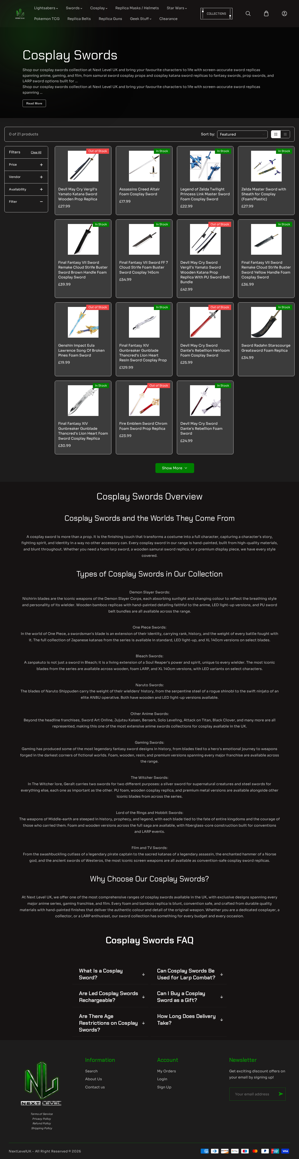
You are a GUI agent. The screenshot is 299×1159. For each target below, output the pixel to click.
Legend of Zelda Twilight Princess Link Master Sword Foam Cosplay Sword (205, 194)
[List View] (285, 134)
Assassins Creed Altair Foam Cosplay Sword (139, 191)
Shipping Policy (41, 1128)
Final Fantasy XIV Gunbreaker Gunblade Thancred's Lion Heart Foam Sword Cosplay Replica (83, 431)
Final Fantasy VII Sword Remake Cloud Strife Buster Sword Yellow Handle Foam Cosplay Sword (266, 269)
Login (162, 1079)
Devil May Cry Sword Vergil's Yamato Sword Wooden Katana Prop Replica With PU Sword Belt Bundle (205, 272)
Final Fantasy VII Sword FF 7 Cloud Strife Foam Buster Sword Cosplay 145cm (143, 267)
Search (91, 1071)
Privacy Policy (41, 1118)
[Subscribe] (281, 1093)
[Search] (248, 13)
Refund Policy (41, 1123)
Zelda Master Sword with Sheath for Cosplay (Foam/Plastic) (263, 194)
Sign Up (164, 1087)
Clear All (36, 152)
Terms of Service (41, 1114)
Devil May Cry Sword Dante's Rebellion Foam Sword (201, 428)
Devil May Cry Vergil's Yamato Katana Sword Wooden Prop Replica (77, 194)
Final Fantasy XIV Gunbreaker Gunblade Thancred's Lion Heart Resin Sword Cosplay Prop (143, 352)
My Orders (166, 1071)
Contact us (95, 1087)
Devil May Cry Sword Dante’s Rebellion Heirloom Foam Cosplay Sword (205, 350)
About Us (93, 1079)
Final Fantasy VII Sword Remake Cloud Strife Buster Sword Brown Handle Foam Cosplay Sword (83, 269)
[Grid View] (276, 134)
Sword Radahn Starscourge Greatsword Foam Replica (265, 348)
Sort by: (208, 134)
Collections (216, 14)
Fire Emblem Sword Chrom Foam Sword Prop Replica (143, 426)
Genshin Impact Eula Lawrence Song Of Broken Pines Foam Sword (81, 350)
